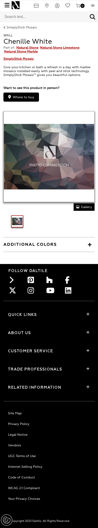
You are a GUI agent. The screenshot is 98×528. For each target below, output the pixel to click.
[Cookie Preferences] (6, 520)
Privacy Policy (18, 424)
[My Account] (57, 7)
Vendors (14, 445)
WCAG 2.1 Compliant (24, 488)
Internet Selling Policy (25, 467)
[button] (92, 16)
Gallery (86, 207)
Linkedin (69, 290)
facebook (69, 279)
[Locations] (46, 7)
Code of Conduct (21, 477)
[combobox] (43, 16)
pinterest (32, 279)
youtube (50, 290)
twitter (13, 290)
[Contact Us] (36, 7)
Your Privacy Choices (24, 499)
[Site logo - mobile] (16, 5)
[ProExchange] (92, 7)
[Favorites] (67, 7)
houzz (50, 279)
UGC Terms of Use (22, 456)
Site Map (15, 413)
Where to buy (23, 97)
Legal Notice (18, 435)
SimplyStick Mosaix (22, 27)
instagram (32, 290)
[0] (78, 7)
